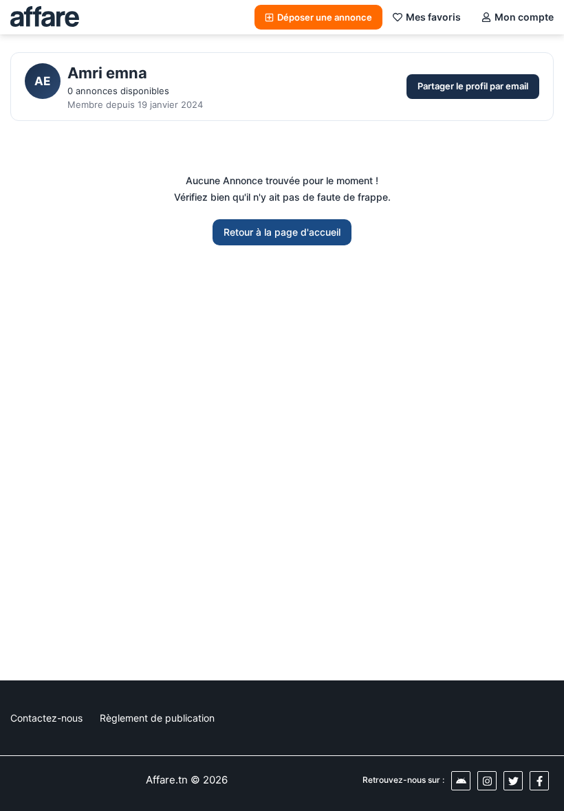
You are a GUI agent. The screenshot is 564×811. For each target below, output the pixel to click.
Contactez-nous (46, 718)
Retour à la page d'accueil (282, 232)
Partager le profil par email (472, 85)
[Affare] (44, 17)
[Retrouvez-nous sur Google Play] (460, 780)
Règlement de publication (157, 718)
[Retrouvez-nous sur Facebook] (539, 780)
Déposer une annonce (324, 17)
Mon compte (524, 17)
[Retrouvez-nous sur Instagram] (487, 780)
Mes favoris (433, 17)
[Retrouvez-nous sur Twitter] (513, 780)
